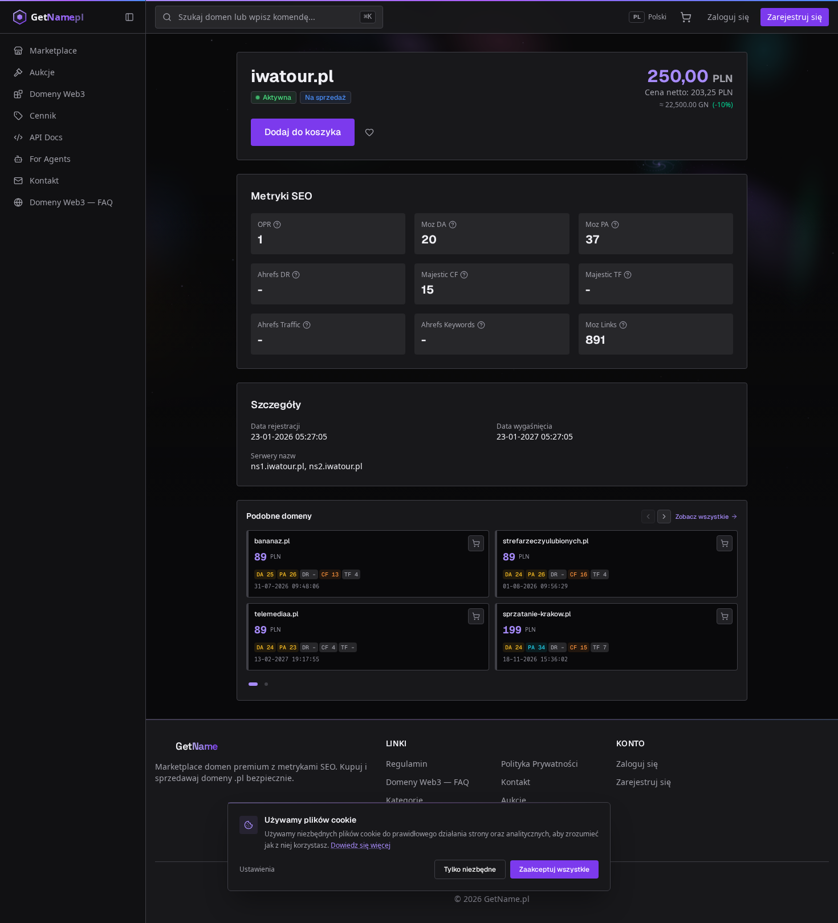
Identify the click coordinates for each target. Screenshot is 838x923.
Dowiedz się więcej (360, 845)
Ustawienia (257, 869)
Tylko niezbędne (470, 869)
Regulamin (407, 763)
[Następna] (664, 516)
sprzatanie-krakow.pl (537, 614)
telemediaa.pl (276, 614)
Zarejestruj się (794, 16)
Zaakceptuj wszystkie (554, 869)
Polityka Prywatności (539, 763)
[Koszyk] (686, 17)
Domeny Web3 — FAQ (427, 781)
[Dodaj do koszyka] (476, 543)
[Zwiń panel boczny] (129, 17)
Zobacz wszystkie (702, 517)
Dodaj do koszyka (303, 132)
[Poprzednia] (648, 516)
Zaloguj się (728, 16)
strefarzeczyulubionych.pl (545, 541)
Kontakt (515, 781)
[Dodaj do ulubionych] (369, 132)
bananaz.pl (272, 541)
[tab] (253, 684)
